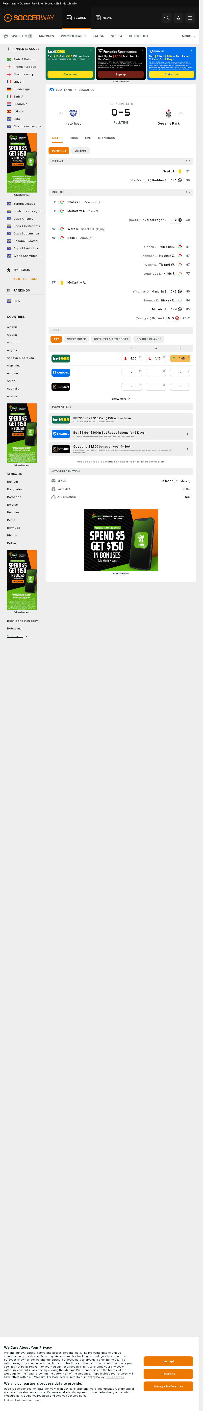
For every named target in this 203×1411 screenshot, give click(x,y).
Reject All (168, 1374)
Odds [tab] (74, 138)
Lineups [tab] (80, 150)
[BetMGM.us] (60, 387)
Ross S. (93, 211)
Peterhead (73, 123)
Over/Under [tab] (76, 339)
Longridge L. (152, 274)
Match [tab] (57, 138)
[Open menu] (190, 18)
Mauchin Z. (167, 256)
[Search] (167, 18)
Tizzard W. (167, 265)
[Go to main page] (32, 18)
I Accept (168, 1361)
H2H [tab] (88, 138)
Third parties (115, 1377)
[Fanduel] (60, 373)
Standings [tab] (106, 138)
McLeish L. (167, 247)
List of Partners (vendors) (22, 1400)
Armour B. (87, 238)
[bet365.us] (60, 358)
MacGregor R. (140, 180)
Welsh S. (150, 265)
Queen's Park (168, 123)
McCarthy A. (76, 211)
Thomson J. (149, 256)
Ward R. (73, 229)
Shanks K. (74, 202)
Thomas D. (142, 292)
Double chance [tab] (148, 339)
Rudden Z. (137, 220)
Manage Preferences (168, 1386)
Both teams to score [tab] (111, 339)
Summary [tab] (58, 150)
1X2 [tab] (56, 339)
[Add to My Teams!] (61, 114)
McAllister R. (92, 202)
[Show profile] (73, 113)
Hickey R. (168, 300)
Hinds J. (169, 274)
